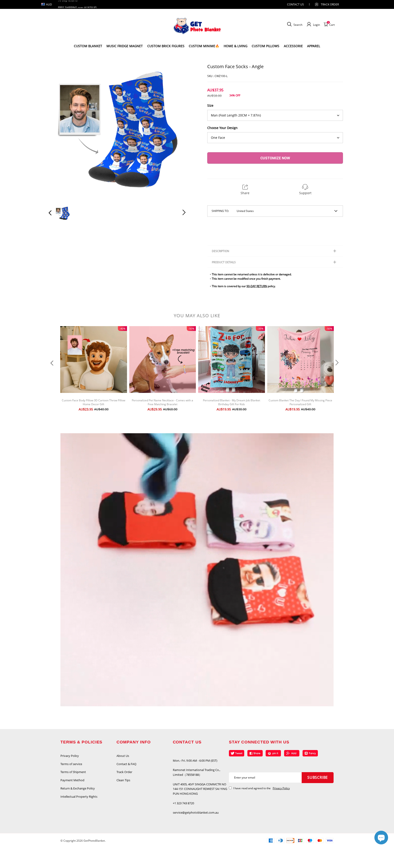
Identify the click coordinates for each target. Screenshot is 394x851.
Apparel (313, 46)
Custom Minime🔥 (204, 46)
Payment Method (72, 780)
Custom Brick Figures (165, 46)
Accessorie (293, 46)
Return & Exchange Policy (77, 788)
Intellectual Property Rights (78, 796)
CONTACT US (295, 4)
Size (210, 105)
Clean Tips (123, 780)
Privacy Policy (69, 756)
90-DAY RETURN (256, 286)
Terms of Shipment (73, 772)
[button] (59, 132)
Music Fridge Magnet (124, 46)
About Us (123, 756)
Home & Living (235, 46)
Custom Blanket (88, 46)
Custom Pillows (265, 46)
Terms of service (71, 764)
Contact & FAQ (126, 764)
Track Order (330, 4)
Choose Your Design (222, 128)
